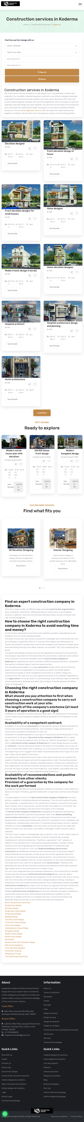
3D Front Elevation (36, 84)
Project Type (17, 60)
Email (14, 49)
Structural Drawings (58, 84)
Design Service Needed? (22, 80)
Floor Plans (18, 84)
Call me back (60, 123)
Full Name (16, 26)
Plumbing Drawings (22, 90)
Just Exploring (64, 99)
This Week (18, 99)
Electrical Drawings (58, 87)
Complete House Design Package (49, 90)
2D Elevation (19, 87)
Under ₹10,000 (20, 108)
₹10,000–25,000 (38, 108)
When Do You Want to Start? (23, 95)
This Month (32, 99)
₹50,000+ (18, 111)
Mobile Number (18, 37)
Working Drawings (37, 87)
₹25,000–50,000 (58, 108)
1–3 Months (47, 99)
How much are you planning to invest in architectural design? (37, 104)
